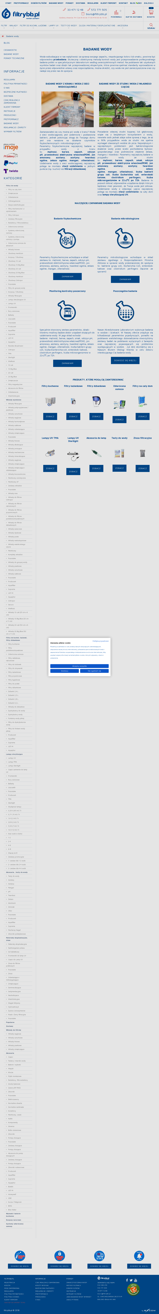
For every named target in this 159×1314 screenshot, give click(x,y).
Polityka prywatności (101, 641)
